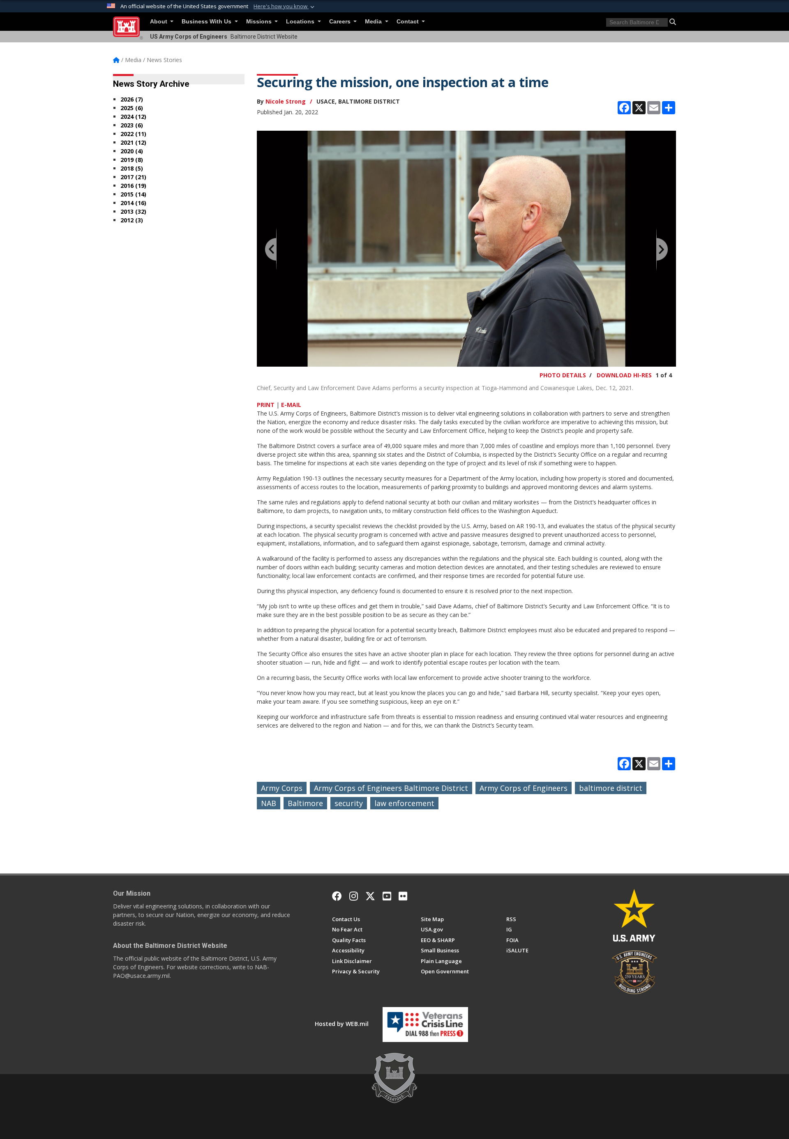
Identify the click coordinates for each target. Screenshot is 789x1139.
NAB (268, 803)
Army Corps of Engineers (524, 788)
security (349, 803)
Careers (340, 21)
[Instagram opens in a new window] (353, 896)
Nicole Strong (285, 101)
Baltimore (305, 803)
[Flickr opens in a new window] (403, 896)
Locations (301, 21)
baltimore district (610, 788)
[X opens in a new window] (370, 896)
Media (374, 21)
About (159, 21)
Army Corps (281, 788)
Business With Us (207, 21)
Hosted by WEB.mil (342, 1024)
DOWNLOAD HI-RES (624, 375)
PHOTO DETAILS (563, 375)
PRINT (266, 405)
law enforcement (404, 803)
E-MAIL (291, 405)
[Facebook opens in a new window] (337, 896)
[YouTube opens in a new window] (387, 896)
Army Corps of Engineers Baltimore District (391, 788)
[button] (285, 6)
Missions (259, 21)
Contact (408, 21)
